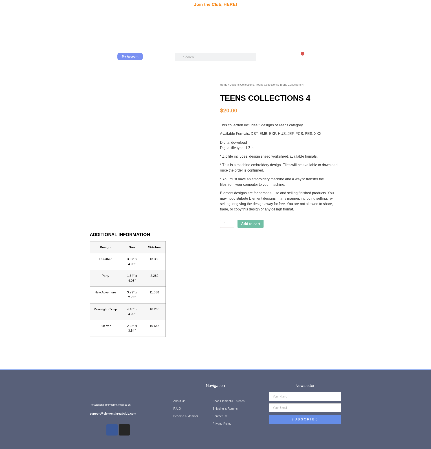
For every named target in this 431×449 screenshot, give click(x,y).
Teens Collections (267, 84)
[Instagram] (124, 430)
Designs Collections (241, 84)
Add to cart (250, 224)
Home (223, 84)
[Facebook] (112, 430)
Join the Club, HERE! (215, 4)
